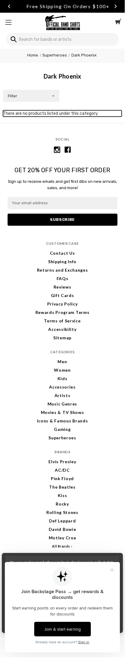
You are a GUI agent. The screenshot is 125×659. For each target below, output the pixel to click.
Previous (9, 6)
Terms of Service (62, 320)
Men (62, 361)
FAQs (62, 278)
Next (116, 6)
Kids (62, 378)
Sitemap (62, 337)
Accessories (62, 386)
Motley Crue (62, 537)
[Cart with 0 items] (118, 22)
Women (62, 370)
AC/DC (62, 470)
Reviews (62, 286)
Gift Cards (62, 295)
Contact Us (62, 253)
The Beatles (62, 486)
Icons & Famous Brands (62, 420)
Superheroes (62, 437)
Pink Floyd (62, 478)
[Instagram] (57, 150)
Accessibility (62, 329)
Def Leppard (62, 520)
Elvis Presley (62, 461)
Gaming (62, 429)
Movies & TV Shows (62, 412)
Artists (62, 395)
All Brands (61, 546)
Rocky (62, 503)
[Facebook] (67, 150)
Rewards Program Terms (62, 312)
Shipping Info (62, 261)
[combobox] (62, 39)
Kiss (62, 495)
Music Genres (62, 403)
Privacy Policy (62, 303)
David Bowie (62, 529)
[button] (31, 96)
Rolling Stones (62, 512)
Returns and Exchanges (62, 270)
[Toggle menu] (8, 22)
